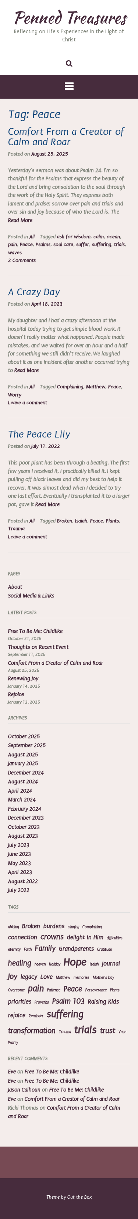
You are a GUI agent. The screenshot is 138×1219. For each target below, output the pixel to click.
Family (45, 948)
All (32, 237)
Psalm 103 (68, 1001)
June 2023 (19, 854)
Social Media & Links (31, 596)
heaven (40, 964)
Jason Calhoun (24, 1090)
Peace (26, 245)
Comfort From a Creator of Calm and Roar (66, 137)
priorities (19, 1001)
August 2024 (23, 782)
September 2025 (27, 745)
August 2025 (23, 755)
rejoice (16, 1015)
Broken (64, 521)
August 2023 (23, 836)
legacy (29, 977)
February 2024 (24, 809)
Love (46, 977)
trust (107, 1030)
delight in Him (85, 937)
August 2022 (23, 881)
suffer (82, 245)
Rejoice (16, 694)
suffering (101, 245)
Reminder (36, 1016)
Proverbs (42, 1002)
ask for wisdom (74, 237)
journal (111, 963)
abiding (13, 927)
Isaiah (81, 521)
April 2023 (20, 872)
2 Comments (22, 260)
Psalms (43, 245)
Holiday (54, 964)
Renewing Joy (23, 678)
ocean (113, 237)
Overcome (16, 990)
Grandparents (76, 949)
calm (98, 237)
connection (22, 937)
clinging (73, 927)
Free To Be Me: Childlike (35, 631)
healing (19, 963)
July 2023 (18, 845)
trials (119, 245)
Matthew (95, 387)
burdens (53, 926)
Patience (53, 990)
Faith (28, 949)
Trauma (16, 529)
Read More (20, 220)
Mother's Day (103, 977)
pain (12, 245)
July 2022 (18, 890)
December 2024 (26, 773)
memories (81, 977)
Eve (12, 1072)
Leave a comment (27, 403)
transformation (32, 1030)
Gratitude (104, 949)
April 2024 (20, 791)
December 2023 (26, 818)
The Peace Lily (39, 434)
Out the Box (79, 1197)
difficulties (115, 938)
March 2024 (22, 800)
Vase (122, 1032)
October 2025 (24, 736)
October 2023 (24, 827)
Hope (75, 962)
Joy (12, 976)
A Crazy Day (34, 292)
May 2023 (19, 863)
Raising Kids (103, 1001)
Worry (14, 395)
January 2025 (23, 763)
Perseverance (96, 990)
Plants (112, 521)
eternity (14, 949)
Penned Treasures (69, 17)
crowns (52, 937)
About (15, 587)
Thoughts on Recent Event (38, 647)
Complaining (70, 387)
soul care (63, 245)
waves (15, 253)
